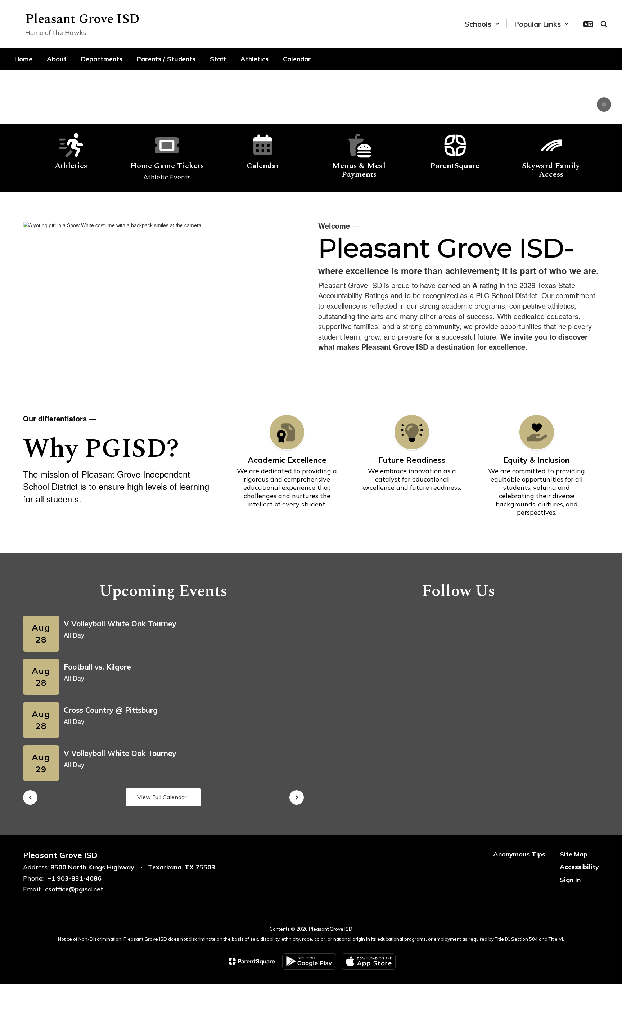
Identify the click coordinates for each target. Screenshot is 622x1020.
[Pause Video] (604, 105)
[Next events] (296, 797)
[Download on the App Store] (369, 961)
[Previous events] (30, 797)
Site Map (573, 854)
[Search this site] (604, 24)
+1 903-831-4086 (74, 878)
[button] (482, 23)
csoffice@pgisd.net (74, 889)
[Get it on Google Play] (309, 961)
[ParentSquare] (252, 961)
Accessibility (579, 867)
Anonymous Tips (519, 854)
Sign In (570, 880)
